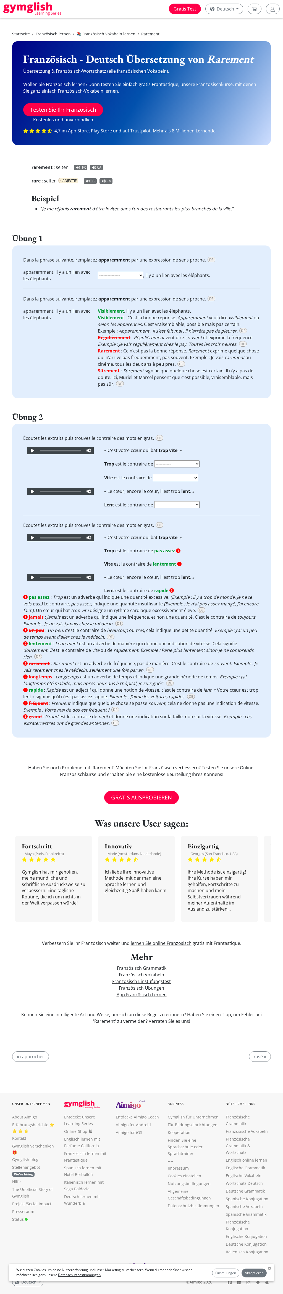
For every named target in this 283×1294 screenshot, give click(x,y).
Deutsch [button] (225, 9)
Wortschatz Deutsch (244, 1183)
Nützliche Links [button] (241, 1104)
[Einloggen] (273, 9)
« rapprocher (30, 1057)
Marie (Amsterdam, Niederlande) (134, 853)
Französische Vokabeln (247, 1131)
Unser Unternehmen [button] (31, 1104)
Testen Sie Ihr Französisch (63, 109)
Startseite (21, 33)
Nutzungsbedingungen (189, 1183)
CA (99, 167)
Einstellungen (225, 1273)
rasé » (260, 1057)
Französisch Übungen (141, 988)
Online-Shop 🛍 (78, 1131)
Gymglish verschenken (33, 1146)
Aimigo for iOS (129, 1132)
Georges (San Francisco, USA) (214, 853)
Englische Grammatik (245, 1167)
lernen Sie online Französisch (161, 943)
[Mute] (88, 450)
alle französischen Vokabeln (138, 71)
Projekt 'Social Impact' (32, 1203)
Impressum (178, 1168)
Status (18, 1219)
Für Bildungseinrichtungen (193, 1124)
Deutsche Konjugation (246, 1244)
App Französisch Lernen (142, 995)
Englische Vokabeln (243, 1175)
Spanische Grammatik (246, 1214)
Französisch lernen (53, 33)
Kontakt (19, 1138)
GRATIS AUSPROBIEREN (141, 797)
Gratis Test (185, 9)
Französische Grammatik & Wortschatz (238, 1145)
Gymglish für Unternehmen (193, 1117)
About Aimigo (24, 1117)
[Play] (32, 450)
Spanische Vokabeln (244, 1206)
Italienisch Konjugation (247, 1251)
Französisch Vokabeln (141, 975)
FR (84, 167)
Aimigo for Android (133, 1124)
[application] (60, 450)
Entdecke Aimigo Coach (137, 1117)
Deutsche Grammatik (245, 1191)
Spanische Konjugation (247, 1198)
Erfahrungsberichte (30, 1124)
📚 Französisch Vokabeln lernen (106, 33)
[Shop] (254, 9)
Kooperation (179, 1132)
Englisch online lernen (246, 1160)
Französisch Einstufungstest (141, 981)
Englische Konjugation (246, 1236)
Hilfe (16, 1181)
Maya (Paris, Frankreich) (44, 853)
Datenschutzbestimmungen (79, 1274)
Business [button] (176, 1104)
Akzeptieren (254, 1273)
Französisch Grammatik (141, 968)
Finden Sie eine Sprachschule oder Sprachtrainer (185, 1147)
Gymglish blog (25, 1159)
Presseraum (23, 1211)
